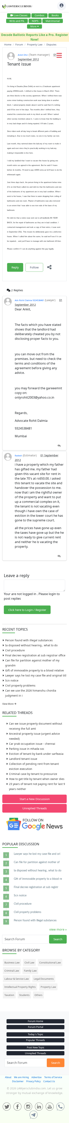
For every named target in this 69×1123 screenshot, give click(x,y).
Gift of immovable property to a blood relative (34, 670)
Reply (15, 267)
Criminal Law (11, 970)
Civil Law (29, 962)
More (33, 26)
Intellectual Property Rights (20, 987)
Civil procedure (15, 650)
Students (24, 995)
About (8, 1077)
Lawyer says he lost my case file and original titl (35, 675)
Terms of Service (53, 1077)
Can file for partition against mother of (37, 862)
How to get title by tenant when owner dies (36, 779)
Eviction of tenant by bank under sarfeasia (36, 754)
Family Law (30, 970)
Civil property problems (20, 685)
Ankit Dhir (23, 54)
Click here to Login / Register (27, 610)
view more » (58, 929)
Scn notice (11, 680)
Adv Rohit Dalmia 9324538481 (29, 300)
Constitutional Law (50, 962)
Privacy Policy (33, 1081)
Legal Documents (44, 978)
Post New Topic (35, 1047)
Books (55, 15)
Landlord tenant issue (23, 759)
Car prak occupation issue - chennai (32, 744)
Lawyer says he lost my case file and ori (37, 854)
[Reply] (59, 446)
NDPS (35, 21)
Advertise (36, 1077)
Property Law (48, 987)
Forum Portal (35, 1027)
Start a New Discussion (35, 799)
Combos (39, 15)
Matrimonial (53, 21)
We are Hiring (21, 1077)
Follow (34, 267)
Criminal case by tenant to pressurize (33, 774)
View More (8, 703)
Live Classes (20, 15)
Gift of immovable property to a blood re (38, 879)
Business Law (12, 962)
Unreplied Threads (34, 808)
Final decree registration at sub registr (36, 887)
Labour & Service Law (16, 978)
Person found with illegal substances (29, 640)
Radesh (18, 455)
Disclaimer (18, 1081)
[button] (59, 56)
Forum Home (35, 1021)
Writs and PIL (17, 21)
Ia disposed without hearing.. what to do (31, 645)
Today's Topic (35, 1034)
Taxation (9, 995)
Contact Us (49, 1081)
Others (38, 995)
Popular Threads (35, 1040)
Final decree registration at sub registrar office (35, 655)
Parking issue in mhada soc (26, 749)
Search (57, 939)
